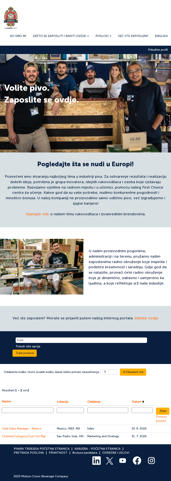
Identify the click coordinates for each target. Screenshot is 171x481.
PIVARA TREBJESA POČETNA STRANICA (41, 449)
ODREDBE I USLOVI (115, 453)
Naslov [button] (6, 401)
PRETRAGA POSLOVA (29, 453)
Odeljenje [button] (94, 401)
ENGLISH (161, 36)
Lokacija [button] (62, 401)
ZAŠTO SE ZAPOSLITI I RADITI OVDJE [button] (60, 36)
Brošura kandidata (84, 453)
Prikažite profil (158, 50)
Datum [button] (137, 401)
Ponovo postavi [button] (161, 419)
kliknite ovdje (146, 318)
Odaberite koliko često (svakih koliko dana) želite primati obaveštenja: (51, 372)
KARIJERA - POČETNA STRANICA (97, 449)
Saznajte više (37, 214)
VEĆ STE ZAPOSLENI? (133, 36)
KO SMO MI (18, 36)
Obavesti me (134, 372)
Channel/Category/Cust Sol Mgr (24, 436)
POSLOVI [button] (102, 36)
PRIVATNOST (58, 453)
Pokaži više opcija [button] (28, 346)
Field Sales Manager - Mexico (21, 428)
